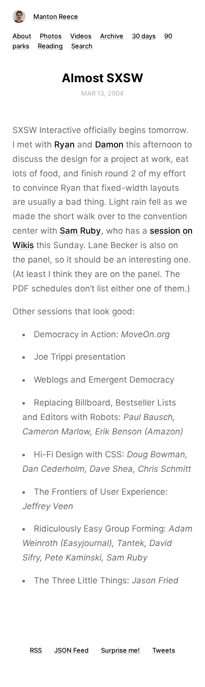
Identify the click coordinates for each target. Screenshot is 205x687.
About (21, 36)
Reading (50, 46)
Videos (81, 36)
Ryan (64, 144)
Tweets (163, 650)
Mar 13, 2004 (102, 93)
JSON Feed (71, 650)
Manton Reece (55, 16)
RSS (36, 650)
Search (82, 46)
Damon (109, 144)
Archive (111, 36)
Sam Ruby (80, 231)
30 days (144, 36)
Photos (51, 36)
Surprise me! (120, 650)
